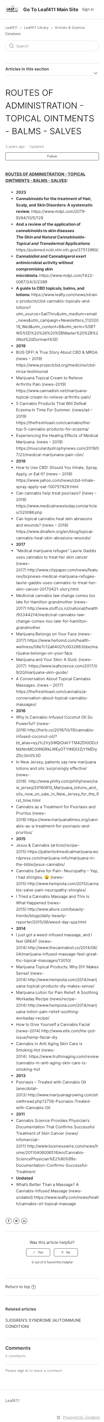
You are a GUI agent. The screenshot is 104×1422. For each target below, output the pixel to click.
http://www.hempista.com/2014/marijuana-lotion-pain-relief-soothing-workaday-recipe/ (56, 1012)
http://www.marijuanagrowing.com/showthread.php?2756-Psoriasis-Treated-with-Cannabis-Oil (57, 1101)
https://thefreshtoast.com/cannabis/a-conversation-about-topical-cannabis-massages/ (52, 698)
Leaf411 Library (36, 27)
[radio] (38, 1252)
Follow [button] (52, 156)
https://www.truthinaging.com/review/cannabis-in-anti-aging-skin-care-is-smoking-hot (57, 1063)
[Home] (12, 12)
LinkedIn (24, 1221)
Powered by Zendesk (81, 1417)
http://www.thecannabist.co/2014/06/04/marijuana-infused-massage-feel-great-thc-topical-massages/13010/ (57, 954)
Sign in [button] (88, 9)
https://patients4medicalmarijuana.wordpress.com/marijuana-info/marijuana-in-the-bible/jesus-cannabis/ (57, 858)
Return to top (17, 1286)
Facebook (8, 1221)
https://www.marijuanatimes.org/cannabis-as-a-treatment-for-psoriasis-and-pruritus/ (57, 826)
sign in (22, 1370)
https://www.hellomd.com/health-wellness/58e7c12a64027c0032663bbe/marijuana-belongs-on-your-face (57, 647)
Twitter (16, 1221)
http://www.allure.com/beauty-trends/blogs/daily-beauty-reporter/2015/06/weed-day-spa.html (51, 916)
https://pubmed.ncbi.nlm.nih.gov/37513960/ (57, 249)
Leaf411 (11, 27)
